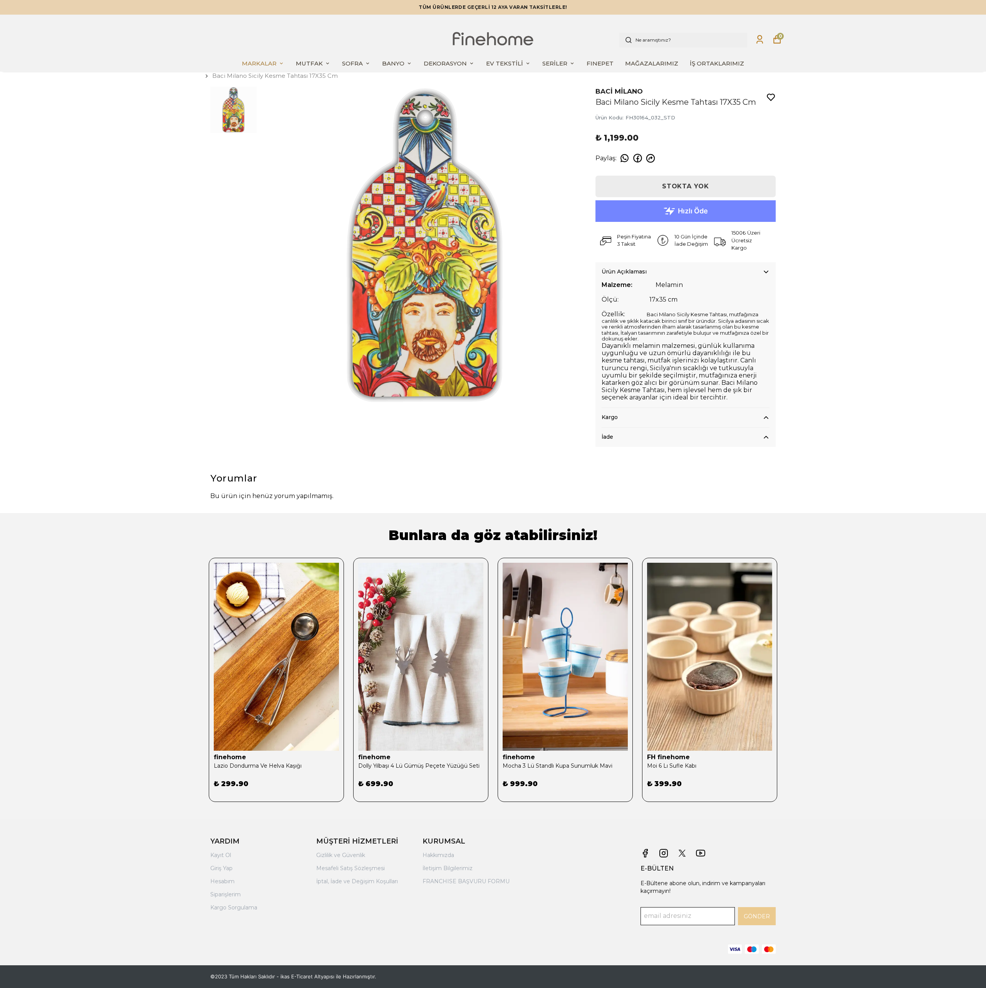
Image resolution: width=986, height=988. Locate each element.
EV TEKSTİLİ (504, 63)
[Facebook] (645, 853)
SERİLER (554, 63)
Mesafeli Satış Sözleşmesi (350, 868)
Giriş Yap (221, 868)
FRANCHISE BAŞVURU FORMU (466, 881)
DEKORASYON (445, 63)
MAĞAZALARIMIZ (651, 63)
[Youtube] (700, 853)
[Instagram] (663, 853)
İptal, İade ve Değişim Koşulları (357, 881)
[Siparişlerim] (760, 39)
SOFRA (352, 63)
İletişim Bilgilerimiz (448, 868)
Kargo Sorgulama (233, 907)
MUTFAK (309, 63)
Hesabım (222, 881)
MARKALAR (259, 63)
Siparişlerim (225, 894)
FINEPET (600, 63)
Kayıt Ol (220, 855)
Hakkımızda (438, 855)
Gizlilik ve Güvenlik (340, 855)
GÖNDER (757, 916)
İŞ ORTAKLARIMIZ (717, 63)
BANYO (393, 63)
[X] (682, 853)
